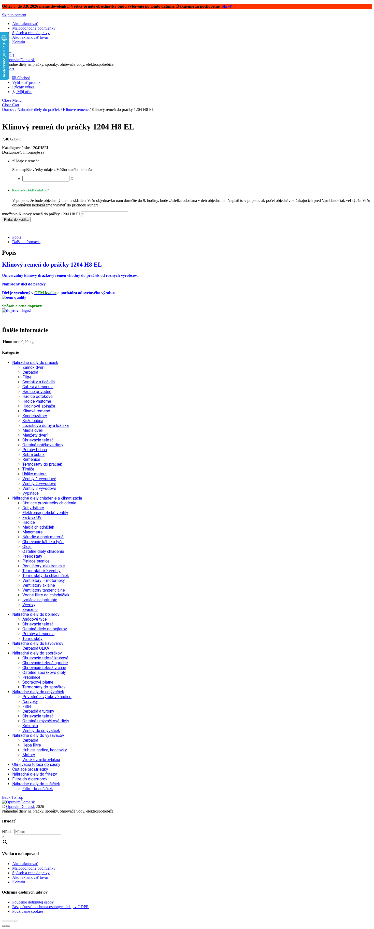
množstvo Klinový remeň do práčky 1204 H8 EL (41, 214)
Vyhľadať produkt (26, 82)
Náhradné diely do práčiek (38, 109)
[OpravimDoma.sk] (18, 60)
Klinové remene (76, 109)
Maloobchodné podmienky (33, 28)
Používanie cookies (27, 911)
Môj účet (24, 91)
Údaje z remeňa (25, 161)
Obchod (23, 78)
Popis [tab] (16, 237)
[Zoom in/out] (4, 921)
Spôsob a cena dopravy (31, 33)
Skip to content (14, 15)
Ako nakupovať (25, 23)
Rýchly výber (23, 87)
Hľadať (8, 831)
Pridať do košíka (16, 219)
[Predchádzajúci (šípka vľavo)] (4, 926)
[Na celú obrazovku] (8, 921)
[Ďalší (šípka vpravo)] (8, 926)
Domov (8, 109)
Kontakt (18, 42)
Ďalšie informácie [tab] (26, 242)
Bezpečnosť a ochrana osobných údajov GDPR (50, 907)
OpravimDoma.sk (20, 806)
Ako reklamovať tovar (30, 37)
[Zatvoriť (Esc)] (16, 921)
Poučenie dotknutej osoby (33, 902)
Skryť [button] (227, 6)
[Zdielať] (12, 921)
